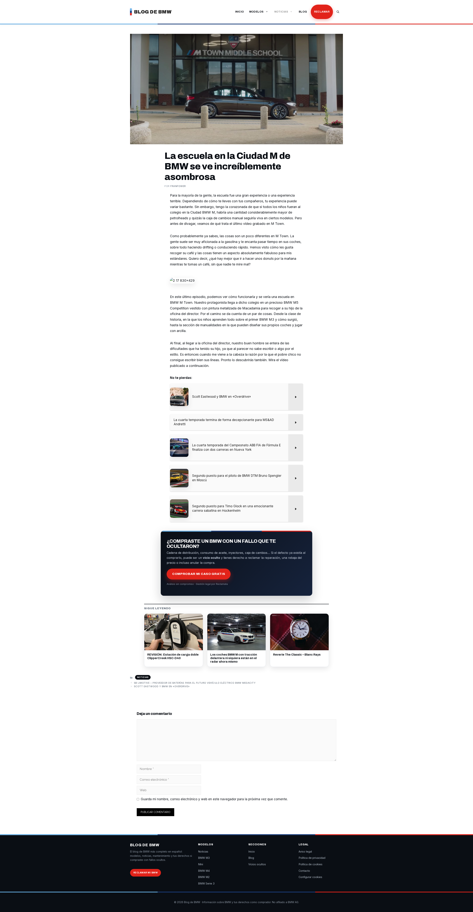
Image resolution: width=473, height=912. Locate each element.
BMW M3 (204, 857)
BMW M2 (204, 877)
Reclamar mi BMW (145, 872)
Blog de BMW (152, 11)
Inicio (239, 11)
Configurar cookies (310, 877)
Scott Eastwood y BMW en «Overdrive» (162, 686)
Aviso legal (305, 851)
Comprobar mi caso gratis (198, 574)
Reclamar (322, 11)
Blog (303, 11)
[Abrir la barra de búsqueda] (338, 11)
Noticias (281, 11)
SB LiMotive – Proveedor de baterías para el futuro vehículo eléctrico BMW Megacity (195, 682)
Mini (200, 864)
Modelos (256, 11)
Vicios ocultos (257, 864)
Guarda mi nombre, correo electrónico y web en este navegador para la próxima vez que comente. (214, 799)
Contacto (304, 870)
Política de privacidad (312, 857)
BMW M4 (204, 870)
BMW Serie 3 (206, 883)
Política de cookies (310, 864)
